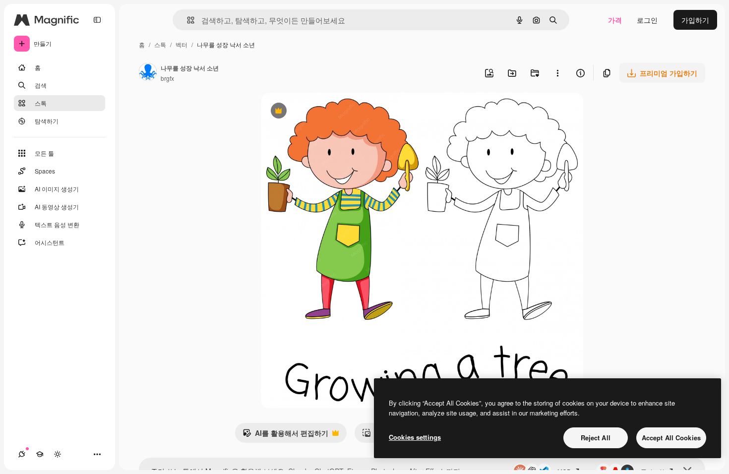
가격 (615, 20)
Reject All (595, 437)
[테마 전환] (57, 454)
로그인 (647, 20)
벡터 (181, 44)
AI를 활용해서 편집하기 (285, 435)
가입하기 (695, 20)
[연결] (22, 454)
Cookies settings (415, 437)
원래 (317, 112)
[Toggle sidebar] (97, 20)
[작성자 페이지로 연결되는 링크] (148, 73)
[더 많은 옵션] (557, 73)
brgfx (167, 78)
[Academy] (40, 454)
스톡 (160, 44)
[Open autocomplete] (186, 20)
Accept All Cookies (671, 437)
